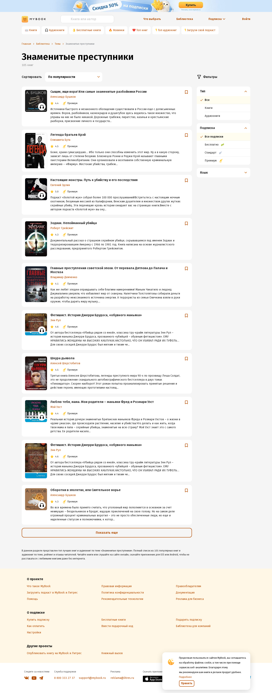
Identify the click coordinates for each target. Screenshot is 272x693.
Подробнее (185, 677)
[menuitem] (223, 103)
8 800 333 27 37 (64, 678)
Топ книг (142, 30)
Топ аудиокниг (167, 30)
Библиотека (184, 19)
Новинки (118, 30)
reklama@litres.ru (122, 678)
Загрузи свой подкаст (201, 30)
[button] (223, 91)
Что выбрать (152, 19)
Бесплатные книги (88, 30)
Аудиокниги (56, 30)
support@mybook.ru (92, 678)
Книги (33, 30)
